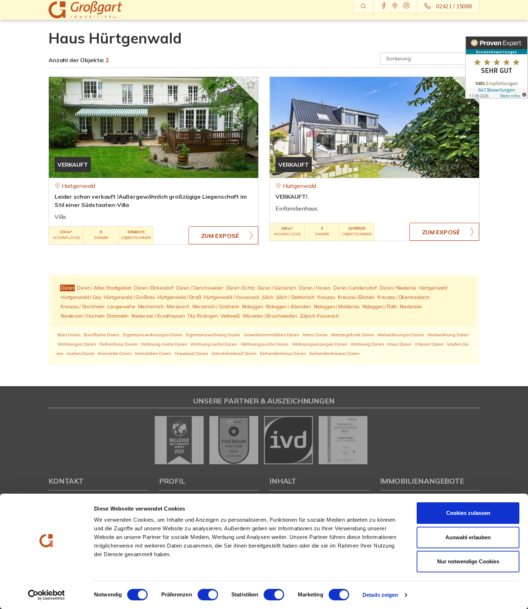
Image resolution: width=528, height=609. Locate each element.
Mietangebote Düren (352, 334)
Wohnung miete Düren (164, 344)
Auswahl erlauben (468, 537)
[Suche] (363, 6)
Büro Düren (68, 334)
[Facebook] (384, 6)
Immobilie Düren (115, 353)
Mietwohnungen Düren (401, 334)
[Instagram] (406, 6)
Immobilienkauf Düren (234, 353)
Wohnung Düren (367, 344)
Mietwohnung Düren (448, 334)
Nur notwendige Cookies (468, 561)
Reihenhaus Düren (118, 344)
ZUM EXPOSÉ (220, 235)
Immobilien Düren (153, 353)
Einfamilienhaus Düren (283, 353)
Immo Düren (315, 334)
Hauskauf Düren (191, 353)
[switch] (208, 594)
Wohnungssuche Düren (264, 344)
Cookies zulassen (468, 513)
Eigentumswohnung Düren (213, 334)
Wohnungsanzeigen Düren (319, 344)
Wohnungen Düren (76, 344)
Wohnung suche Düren (213, 344)
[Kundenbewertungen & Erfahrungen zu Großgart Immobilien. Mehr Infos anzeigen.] (496, 67)
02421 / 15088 (454, 6)
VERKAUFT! (291, 196)
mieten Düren (80, 353)
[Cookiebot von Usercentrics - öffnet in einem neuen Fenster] (46, 595)
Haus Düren (399, 344)
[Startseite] (98, 10)
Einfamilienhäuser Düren (335, 353)
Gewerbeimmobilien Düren (271, 334)
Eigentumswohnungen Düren (152, 334)
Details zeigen (380, 595)
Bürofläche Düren (101, 334)
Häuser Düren (429, 344)
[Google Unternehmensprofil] (395, 6)
